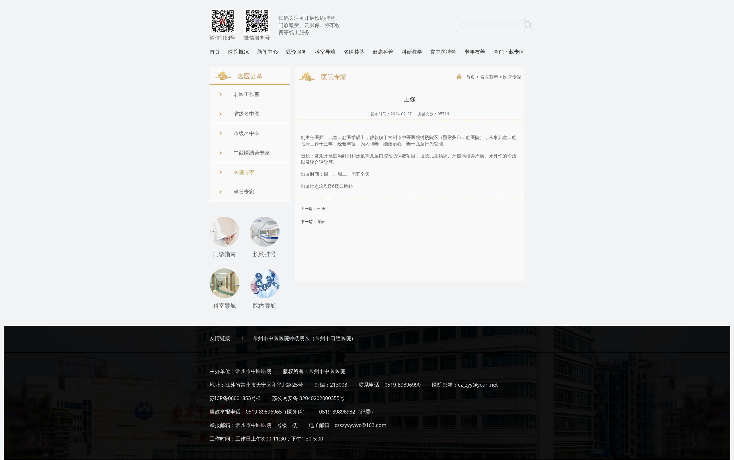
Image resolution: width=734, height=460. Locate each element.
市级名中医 (246, 133)
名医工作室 (246, 94)
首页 (215, 51)
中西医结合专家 (252, 152)
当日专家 (244, 191)
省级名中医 (246, 113)
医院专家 (244, 172)
